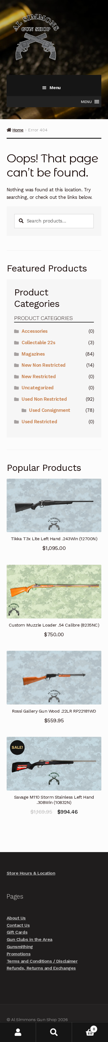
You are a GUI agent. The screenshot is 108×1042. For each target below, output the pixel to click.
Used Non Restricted (44, 399)
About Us (16, 918)
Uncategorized (38, 387)
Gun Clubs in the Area (29, 939)
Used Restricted (39, 421)
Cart (83, 1027)
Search (54, 1032)
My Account (18, 1032)
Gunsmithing (20, 946)
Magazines (33, 354)
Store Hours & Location (31, 873)
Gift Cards (17, 932)
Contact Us (18, 925)
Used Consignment (49, 410)
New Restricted (39, 376)
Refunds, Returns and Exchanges (41, 968)
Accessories (35, 331)
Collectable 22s (38, 342)
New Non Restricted (44, 365)
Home (18, 130)
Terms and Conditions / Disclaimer (42, 961)
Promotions (18, 954)
